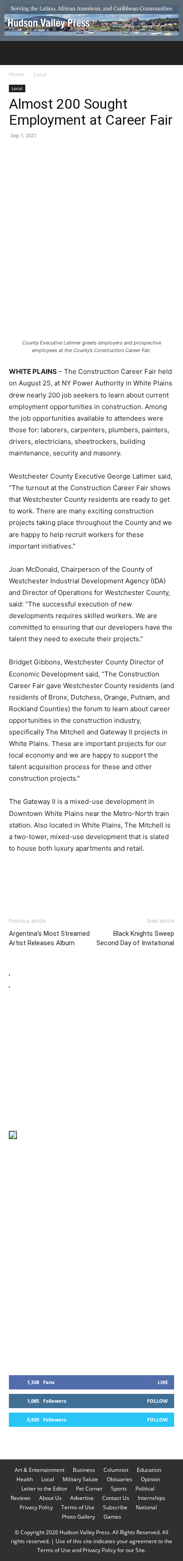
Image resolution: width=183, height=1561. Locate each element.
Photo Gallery (78, 1516)
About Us (50, 1498)
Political (145, 1488)
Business (84, 1470)
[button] (15, 53)
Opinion (150, 1479)
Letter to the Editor (44, 1488)
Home (16, 74)
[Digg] (161, 155)
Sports (119, 1488)
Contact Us (115, 1498)
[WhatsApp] (79, 155)
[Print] (120, 155)
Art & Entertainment (39, 1470)
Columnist (115, 1470)
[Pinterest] (59, 155)
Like (163, 1382)
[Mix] (140, 155)
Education (149, 1470)
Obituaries (119, 1479)
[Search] (170, 53)
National (146, 1507)
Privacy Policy (36, 1507)
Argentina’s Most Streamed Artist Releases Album (49, 938)
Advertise (82, 1498)
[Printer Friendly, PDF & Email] (131, 884)
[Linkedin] (99, 155)
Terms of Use (78, 1507)
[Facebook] (18, 155)
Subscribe (115, 1507)
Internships (151, 1498)
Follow (157, 1400)
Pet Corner (89, 1488)
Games (112, 1516)
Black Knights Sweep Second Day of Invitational (135, 938)
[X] (38, 155)
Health (24, 1479)
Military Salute (80, 1479)
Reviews (21, 1498)
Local (40, 74)
